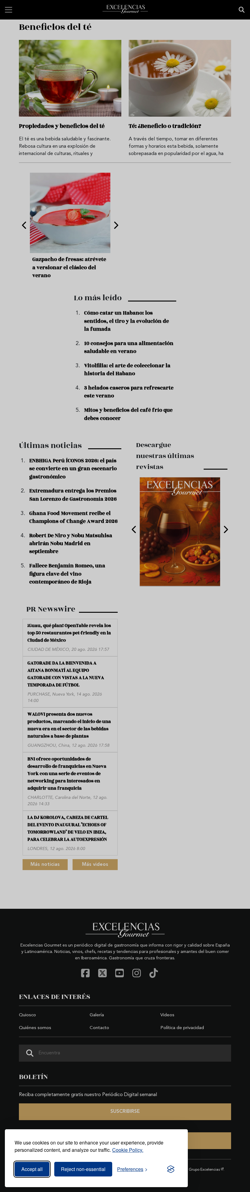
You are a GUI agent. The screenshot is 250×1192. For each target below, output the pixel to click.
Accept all (32, 1169)
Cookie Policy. (127, 1149)
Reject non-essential (83, 1169)
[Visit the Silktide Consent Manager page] (170, 1169)
